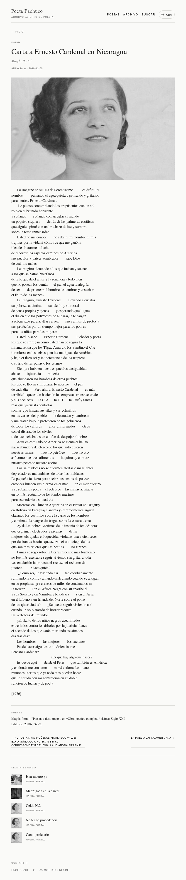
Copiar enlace (56, 870)
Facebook (19, 870)
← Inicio (17, 31)
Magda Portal (21, 60)
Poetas (113, 14)
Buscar (148, 14)
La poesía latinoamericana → (153, 737)
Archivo (130, 14)
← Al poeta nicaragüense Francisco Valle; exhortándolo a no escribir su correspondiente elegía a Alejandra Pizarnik (46, 741)
